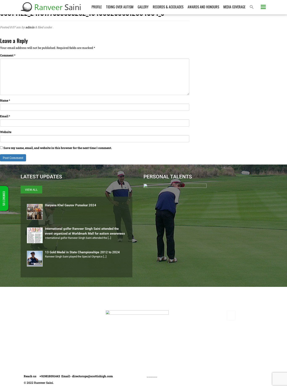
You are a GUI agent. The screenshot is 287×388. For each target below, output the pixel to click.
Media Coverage (234, 6)
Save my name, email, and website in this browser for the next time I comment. (57, 148)
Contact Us (36, 356)
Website (5, 132)
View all (31, 189)
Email (5, 116)
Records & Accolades (168, 6)
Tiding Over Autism (119, 6)
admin (29, 27)
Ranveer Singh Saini (43, 313)
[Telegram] (231, 315)
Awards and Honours (203, 6)
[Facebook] (192, 315)
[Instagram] (211, 315)
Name (5, 100)
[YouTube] (221, 315)
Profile (97, 6)
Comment (7, 55)
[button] (252, 7)
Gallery (143, 6)
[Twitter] (201, 315)
